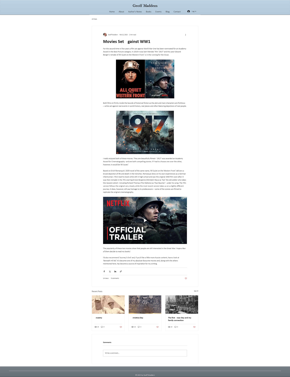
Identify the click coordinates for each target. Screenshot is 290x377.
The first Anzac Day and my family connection (179, 319)
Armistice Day (137, 318)
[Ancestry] (108, 304)
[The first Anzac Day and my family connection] (181, 304)
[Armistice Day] (145, 304)
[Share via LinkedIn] (115, 271)
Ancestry (98, 318)
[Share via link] (121, 271)
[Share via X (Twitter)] (110, 271)
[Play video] (145, 220)
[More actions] (185, 34)
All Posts (94, 19)
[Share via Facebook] (104, 271)
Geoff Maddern (145, 5)
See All (196, 291)
